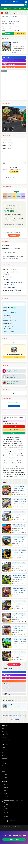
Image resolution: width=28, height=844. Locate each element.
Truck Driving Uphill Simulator (19, 524)
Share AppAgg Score (14, 235)
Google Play (7, 33)
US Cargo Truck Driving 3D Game (19, 575)
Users (3, 747)
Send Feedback (6, 740)
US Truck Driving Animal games (19, 626)
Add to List (21, 33)
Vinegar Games (24, 641)
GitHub (5, 790)
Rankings (4, 755)
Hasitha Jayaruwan (13, 381)
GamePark (7, 304)
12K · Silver (24, 596)
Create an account (14, 839)
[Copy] (25, 38)
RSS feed (21, 476)
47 (9, 320)
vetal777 (12, 376)
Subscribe (11, 331)
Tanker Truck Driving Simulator (19, 601)
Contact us (5, 734)
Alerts (5, 774)
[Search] (25, 5)
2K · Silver (24, 570)
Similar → (6, 57)
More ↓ (14, 52)
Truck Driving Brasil (18, 537)
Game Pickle (23, 513)
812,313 (20, 8)
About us (4, 731)
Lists (3, 750)
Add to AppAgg (15, 719)
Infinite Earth (23, 577)
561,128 (6, 816)
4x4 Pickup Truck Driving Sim (19, 613)
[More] (25, 494)
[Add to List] (10, 494)
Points (4, 753)
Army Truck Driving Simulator (19, 563)
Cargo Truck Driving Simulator (19, 588)
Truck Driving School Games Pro (19, 499)
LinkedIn (6, 787)
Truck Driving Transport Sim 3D (19, 486)
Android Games (10, 312)
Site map (4, 737)
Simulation (15, 488)
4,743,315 (8, 8)
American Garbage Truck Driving (19, 639)
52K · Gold (24, 545)
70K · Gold (24, 532)
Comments (5, 758)
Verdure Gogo (24, 488)
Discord (6, 796)
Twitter (5, 793)
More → (14, 664)
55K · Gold (23, 506)
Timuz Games (24, 526)
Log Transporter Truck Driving (19, 652)
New (3, 766)
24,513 (6, 812)
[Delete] (13, 700)
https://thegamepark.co (15, 293)
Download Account (13, 370)
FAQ (3, 728)
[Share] (2, 13)
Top (3, 768)
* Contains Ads (7, 140)
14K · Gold (24, 659)
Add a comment (15, 26)
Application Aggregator (17, 800)
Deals (3, 771)
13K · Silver (24, 494)
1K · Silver (24, 583)
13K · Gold (24, 608)
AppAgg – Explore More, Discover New (15, 826)
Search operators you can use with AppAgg (14, 715)
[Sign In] (26, 2)
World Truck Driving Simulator (19, 550)
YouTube (6, 784)
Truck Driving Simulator (19, 512)
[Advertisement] (14, 85)
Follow (14, 307)
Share (14, 426)
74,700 (14, 21)
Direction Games (24, 539)
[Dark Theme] (23, 2)
